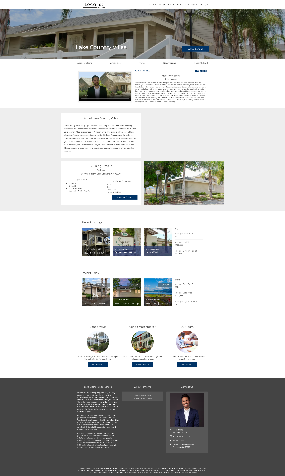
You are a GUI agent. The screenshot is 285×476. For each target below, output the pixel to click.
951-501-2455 (155, 4)
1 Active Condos (194, 48)
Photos (142, 63)
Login (205, 4)
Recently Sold (201, 63)
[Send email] (196, 70)
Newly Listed (169, 63)
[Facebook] (202, 70)
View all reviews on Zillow (142, 398)
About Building (84, 63)
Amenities (115, 63)
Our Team (170, 4)
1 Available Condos (124, 197)
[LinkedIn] (205, 70)
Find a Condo (141, 364)
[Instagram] (199, 70)
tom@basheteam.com (182, 436)
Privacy (182, 4)
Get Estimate (97, 364)
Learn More (186, 364)
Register (194, 4)
